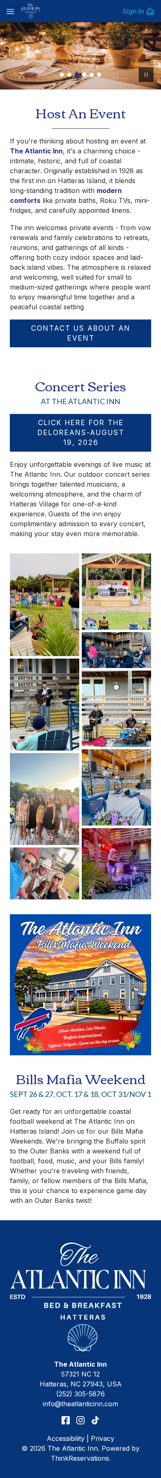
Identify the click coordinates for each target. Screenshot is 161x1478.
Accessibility (66, 1438)
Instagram (80, 1420)
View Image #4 (84, 75)
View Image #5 (92, 75)
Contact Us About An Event (80, 333)
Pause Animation (146, 74)
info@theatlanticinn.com (80, 1404)
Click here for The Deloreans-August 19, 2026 (81, 433)
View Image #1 (62, 75)
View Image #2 (69, 75)
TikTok (95, 1420)
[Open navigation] (10, 11)
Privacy (102, 1438)
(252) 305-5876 (80, 1394)
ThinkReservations (80, 1458)
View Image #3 (77, 75)
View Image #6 (99, 75)
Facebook (66, 1420)
